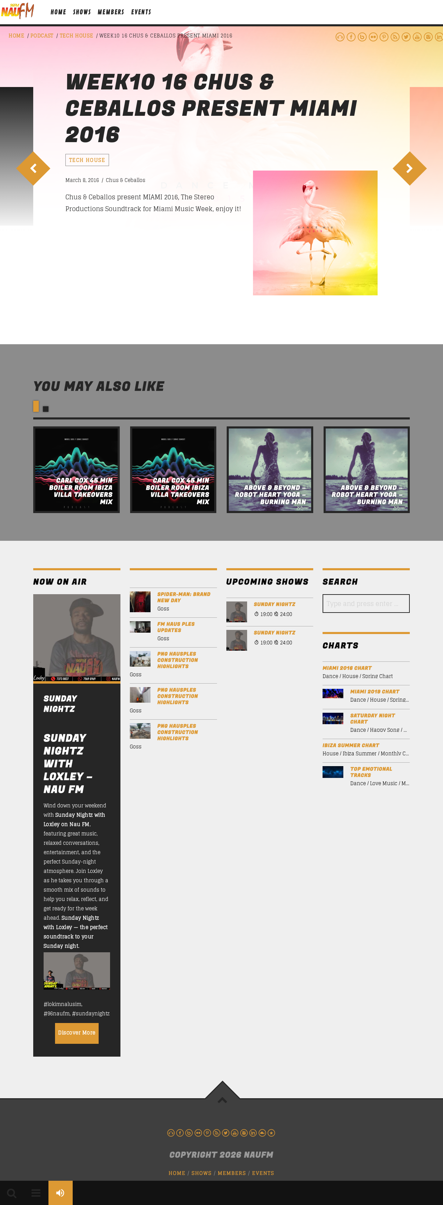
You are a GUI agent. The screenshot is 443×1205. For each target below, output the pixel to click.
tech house (76, 35)
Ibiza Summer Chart (351, 746)
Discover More (77, 1032)
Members (111, 12)
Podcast (42, 35)
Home (58, 12)
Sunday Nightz (275, 604)
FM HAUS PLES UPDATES (176, 627)
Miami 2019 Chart (374, 692)
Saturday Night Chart (372, 719)
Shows (82, 12)
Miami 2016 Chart (347, 668)
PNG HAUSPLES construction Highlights (177, 660)
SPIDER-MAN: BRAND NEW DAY (184, 597)
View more (76, 469)
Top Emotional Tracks (371, 772)
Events (141, 12)
